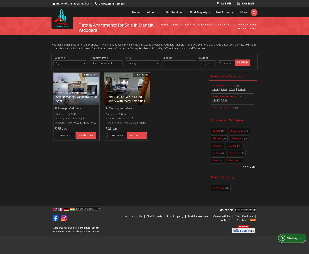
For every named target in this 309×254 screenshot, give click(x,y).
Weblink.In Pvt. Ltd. (91, 231)
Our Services (174, 12)
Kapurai (233, 160)
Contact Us (226, 220)
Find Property (199, 12)
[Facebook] (55, 218)
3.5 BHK (242, 89)
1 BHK (215, 89)
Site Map (242, 220)
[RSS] (253, 220)
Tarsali (216, 131)
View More (249, 166)
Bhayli (216, 160)
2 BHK (224, 89)
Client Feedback (244, 216)
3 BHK (232, 89)
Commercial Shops (223, 107)
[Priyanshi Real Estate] (62, 18)
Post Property (224, 12)
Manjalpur (237, 138)
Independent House (223, 85)
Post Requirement (198, 216)
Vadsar (216, 153)
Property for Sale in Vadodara (198, 24)
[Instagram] (64, 218)
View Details (66, 135)
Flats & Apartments (225, 96)
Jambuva (235, 153)
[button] (112, 3)
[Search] (254, 12)
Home (136, 12)
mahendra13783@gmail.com (74, 3)
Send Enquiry (86, 135)
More (243, 12)
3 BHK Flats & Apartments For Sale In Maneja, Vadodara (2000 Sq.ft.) (76, 97)
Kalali (216, 145)
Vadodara (175, 24)
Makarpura (237, 131)
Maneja (219, 24)
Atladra (232, 145)
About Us (153, 12)
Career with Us (221, 216)
